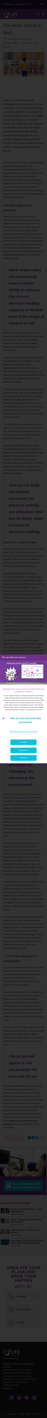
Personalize (23, 750)
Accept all (23, 742)
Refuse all (23, 758)
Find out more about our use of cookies (23, 731)
